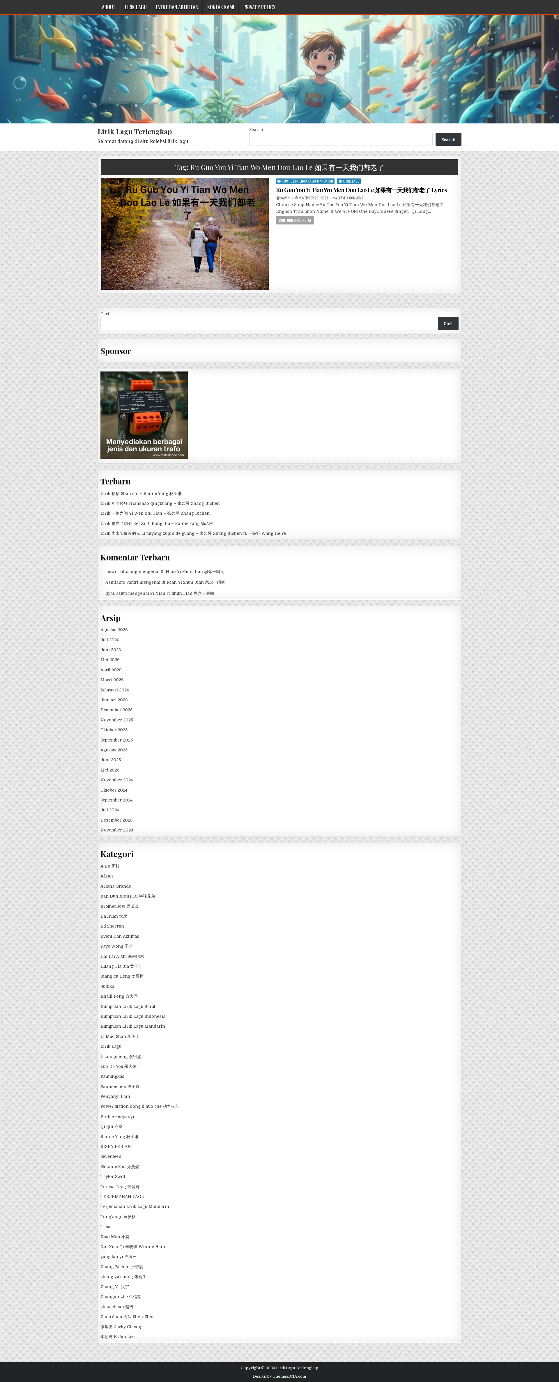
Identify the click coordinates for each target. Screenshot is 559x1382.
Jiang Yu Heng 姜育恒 (122, 976)
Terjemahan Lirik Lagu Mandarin (134, 1206)
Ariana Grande (115, 886)
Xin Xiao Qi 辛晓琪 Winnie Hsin (132, 1246)
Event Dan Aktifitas (177, 7)
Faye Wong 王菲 (116, 946)
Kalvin (285, 198)
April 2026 (111, 670)
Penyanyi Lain (115, 1096)
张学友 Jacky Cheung (121, 1326)
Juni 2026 (110, 649)
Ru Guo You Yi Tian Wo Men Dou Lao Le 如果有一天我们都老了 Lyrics (361, 190)
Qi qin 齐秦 (111, 1126)
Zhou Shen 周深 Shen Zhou (127, 1316)
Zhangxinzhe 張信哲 (120, 1296)
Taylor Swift (112, 1176)
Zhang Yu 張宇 (114, 1286)
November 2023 (116, 830)
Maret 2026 (112, 679)
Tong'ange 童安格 (118, 1216)
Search (256, 129)
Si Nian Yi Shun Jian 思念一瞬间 (192, 571)
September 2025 (116, 740)
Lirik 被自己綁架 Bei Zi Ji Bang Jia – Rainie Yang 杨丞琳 (156, 523)
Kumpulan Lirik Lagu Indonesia (132, 1016)
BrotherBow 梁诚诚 (119, 906)
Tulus (106, 1226)
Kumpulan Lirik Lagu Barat (127, 1006)
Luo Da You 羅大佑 (118, 1066)
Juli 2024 (109, 810)
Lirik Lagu (136, 7)
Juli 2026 (109, 640)
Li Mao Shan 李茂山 (119, 1036)
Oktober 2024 (113, 790)
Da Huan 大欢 (113, 916)
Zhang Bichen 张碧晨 (121, 1266)
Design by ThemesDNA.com (279, 1376)
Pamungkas (112, 1076)
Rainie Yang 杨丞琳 (119, 1136)
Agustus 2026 (114, 629)
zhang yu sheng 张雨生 (123, 1276)
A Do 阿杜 (110, 866)
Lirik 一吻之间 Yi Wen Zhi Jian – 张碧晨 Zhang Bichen (155, 513)
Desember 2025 (116, 709)
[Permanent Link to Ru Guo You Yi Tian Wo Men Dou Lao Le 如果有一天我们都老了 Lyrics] (185, 233)
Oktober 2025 (114, 730)
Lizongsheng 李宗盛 (120, 1056)
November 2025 (116, 720)
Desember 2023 (116, 820)
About (109, 7)
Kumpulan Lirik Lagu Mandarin (307, 180)
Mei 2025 (109, 770)
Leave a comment (350, 198)
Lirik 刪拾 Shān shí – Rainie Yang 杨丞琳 (141, 493)
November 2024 (116, 780)
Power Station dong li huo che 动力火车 (139, 1106)
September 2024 (116, 800)
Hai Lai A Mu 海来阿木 (122, 956)
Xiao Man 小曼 (115, 1236)
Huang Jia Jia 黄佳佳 (121, 966)
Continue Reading (293, 220)
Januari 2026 (114, 700)
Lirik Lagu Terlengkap (135, 131)
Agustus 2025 (114, 750)
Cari (104, 314)
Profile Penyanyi (117, 1116)
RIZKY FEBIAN (115, 1146)
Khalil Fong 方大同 (119, 996)
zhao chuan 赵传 (116, 1306)
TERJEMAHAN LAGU (122, 1196)
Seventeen (110, 1156)
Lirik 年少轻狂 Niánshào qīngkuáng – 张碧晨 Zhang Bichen (160, 503)
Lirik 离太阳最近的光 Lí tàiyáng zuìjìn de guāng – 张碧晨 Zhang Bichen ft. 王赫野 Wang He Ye (193, 533)
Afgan (106, 876)
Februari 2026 (114, 690)
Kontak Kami (220, 7)
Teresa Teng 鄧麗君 (119, 1186)
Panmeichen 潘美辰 (120, 1086)
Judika (107, 986)
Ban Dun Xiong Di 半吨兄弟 (127, 896)
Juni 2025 (110, 760)
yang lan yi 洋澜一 (118, 1256)
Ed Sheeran (112, 926)
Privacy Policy (259, 7)
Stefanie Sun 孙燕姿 (119, 1166)
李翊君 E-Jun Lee (117, 1336)
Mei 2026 (110, 659)
